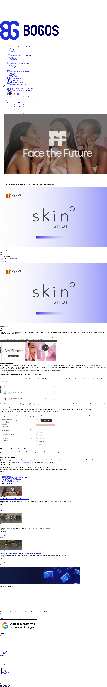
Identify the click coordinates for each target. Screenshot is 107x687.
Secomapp (4, 661)
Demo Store (4, 638)
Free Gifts (4, 639)
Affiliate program (5, 659)
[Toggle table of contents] (1, 474)
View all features (12, 42)
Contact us (4, 670)
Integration (4, 643)
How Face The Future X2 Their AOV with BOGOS (14, 499)
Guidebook (4, 653)
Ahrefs (28, 462)
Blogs (3, 650)
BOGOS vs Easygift (5, 681)
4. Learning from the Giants (7, 480)
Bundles (3, 640)
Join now (8, 97)
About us (3, 668)
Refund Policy (4, 673)
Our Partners (4, 660)
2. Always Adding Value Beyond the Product (10, 478)
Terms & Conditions (5, 672)
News (3, 669)
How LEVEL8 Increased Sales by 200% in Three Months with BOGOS (20, 553)
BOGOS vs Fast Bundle (6, 680)
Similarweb (20, 462)
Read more (2, 510)
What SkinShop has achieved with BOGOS (10, 481)
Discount (3, 642)
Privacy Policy (4, 671)
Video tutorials (4, 651)
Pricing (3, 637)
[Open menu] (5, 180)
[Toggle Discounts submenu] (7, 72)
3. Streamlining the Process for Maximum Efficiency (11, 479)
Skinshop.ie (2, 332)
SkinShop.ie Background (6, 476)
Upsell (3, 641)
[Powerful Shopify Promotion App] (29, 19)
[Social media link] (1, 686)
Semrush (24, 462)
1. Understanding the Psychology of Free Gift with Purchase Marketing (14, 477)
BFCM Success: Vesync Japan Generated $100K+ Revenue (17, 526)
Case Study (4, 652)
